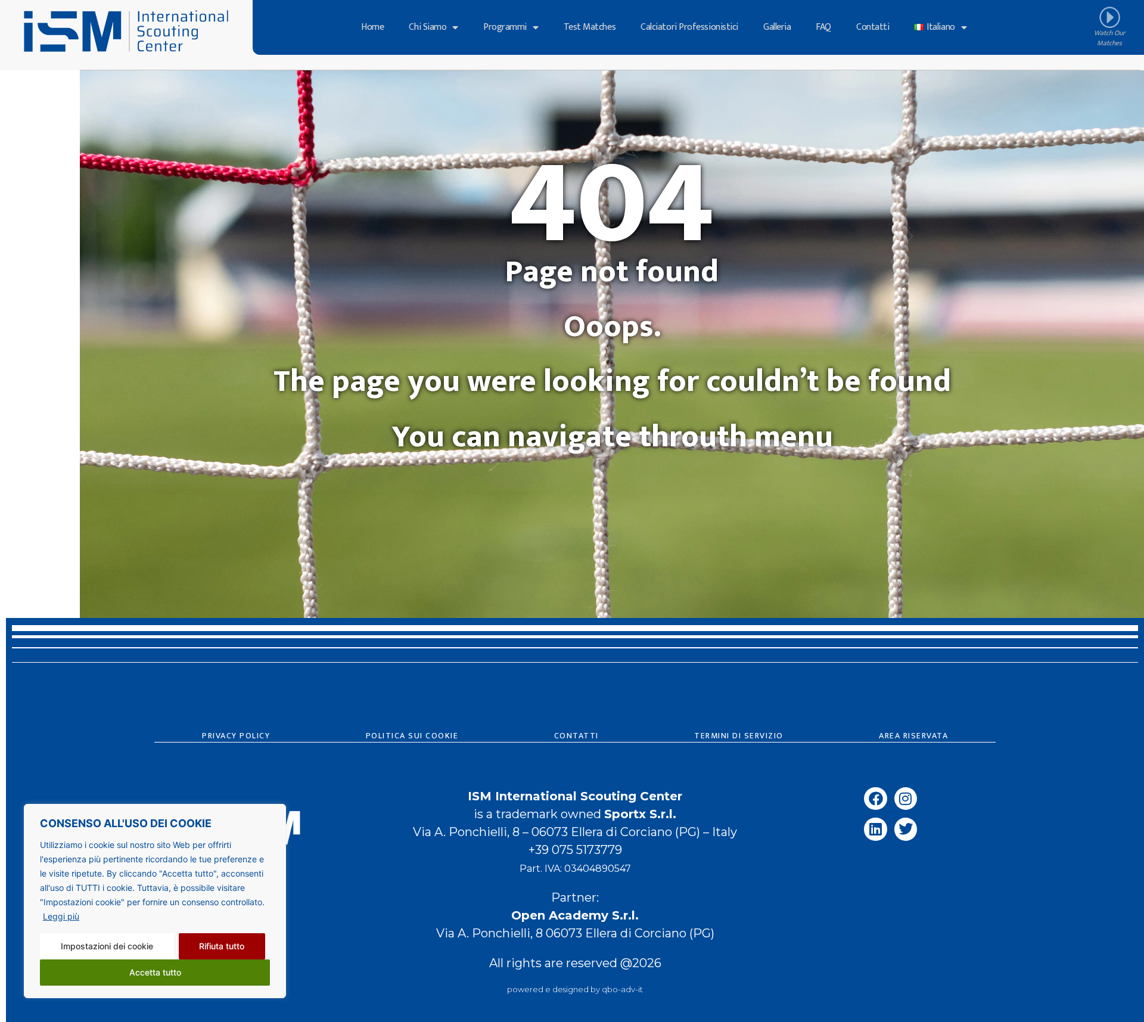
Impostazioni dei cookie (107, 946)
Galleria (777, 27)
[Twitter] (905, 829)
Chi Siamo (427, 27)
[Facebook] (875, 798)
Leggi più (61, 916)
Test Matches (590, 27)
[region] (155, 901)
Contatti (872, 27)
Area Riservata (913, 736)
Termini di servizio (739, 736)
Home (372, 27)
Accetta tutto (155, 972)
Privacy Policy (236, 736)
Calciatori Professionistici (689, 27)
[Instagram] (905, 798)
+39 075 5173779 (575, 850)
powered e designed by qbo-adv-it (575, 989)
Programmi (505, 27)
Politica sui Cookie (412, 736)
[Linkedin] (875, 829)
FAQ (823, 27)
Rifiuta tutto (221, 946)
